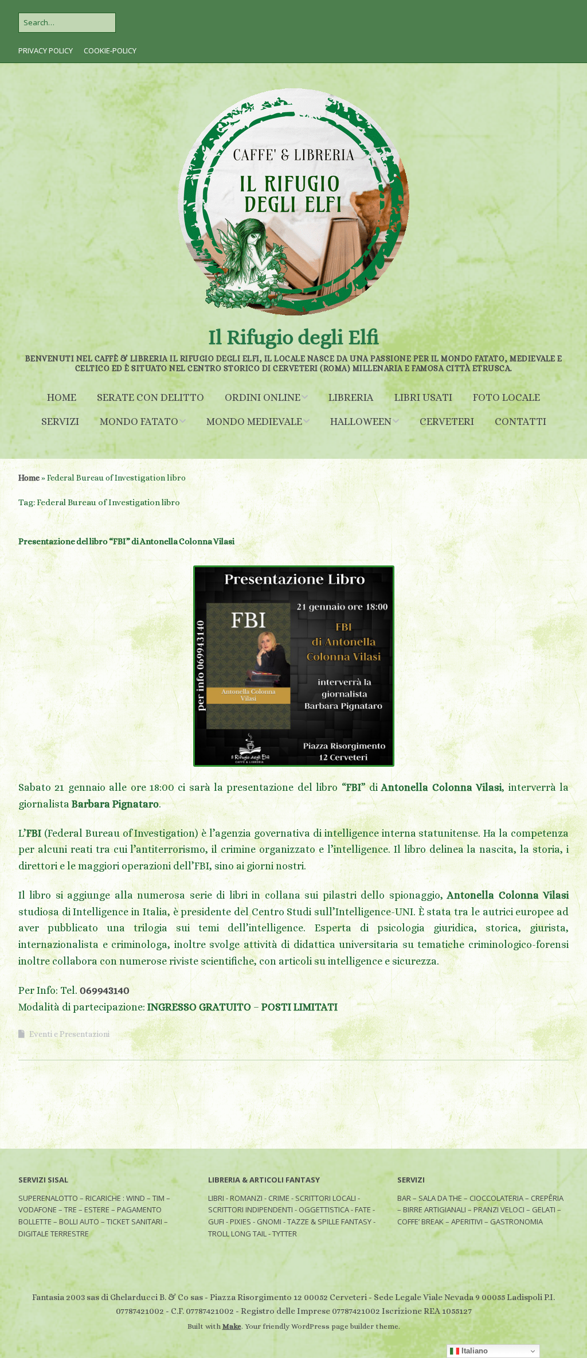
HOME (61, 397)
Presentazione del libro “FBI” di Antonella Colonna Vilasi (126, 541)
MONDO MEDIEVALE (254, 421)
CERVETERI (447, 421)
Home (29, 477)
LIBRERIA (351, 397)
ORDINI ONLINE (262, 397)
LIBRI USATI (423, 397)
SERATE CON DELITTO (150, 397)
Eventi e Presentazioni (69, 1034)
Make (231, 1326)
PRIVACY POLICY (45, 50)
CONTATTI (520, 421)
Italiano (473, 1351)
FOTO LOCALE (506, 397)
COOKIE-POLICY (110, 50)
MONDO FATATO (139, 421)
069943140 (105, 990)
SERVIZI (60, 421)
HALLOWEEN (361, 421)
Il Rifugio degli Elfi (293, 337)
